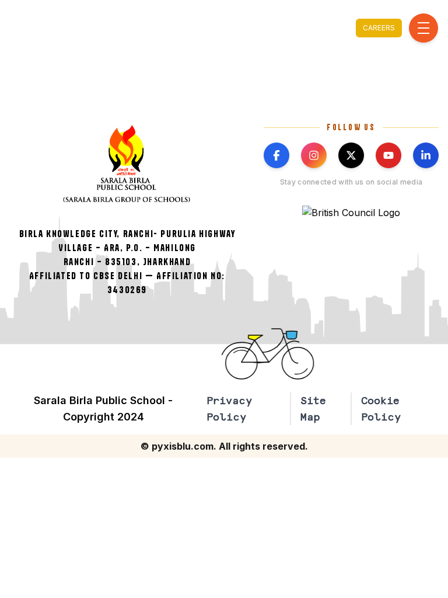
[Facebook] (276, 155)
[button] (276, 354)
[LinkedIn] (426, 155)
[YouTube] (388, 155)
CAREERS (379, 27)
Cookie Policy (381, 408)
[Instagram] (314, 155)
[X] (351, 155)
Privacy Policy (229, 408)
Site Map (313, 408)
